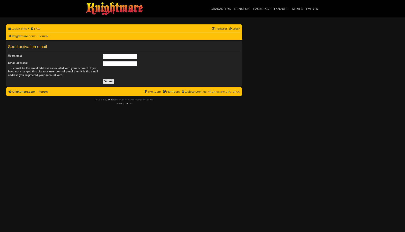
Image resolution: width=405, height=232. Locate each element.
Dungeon (242, 9)
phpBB (111, 99)
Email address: (18, 62)
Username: (15, 55)
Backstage (262, 9)
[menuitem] (35, 29)
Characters (221, 9)
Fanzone (281, 9)
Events (312, 9)
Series (297, 9)
